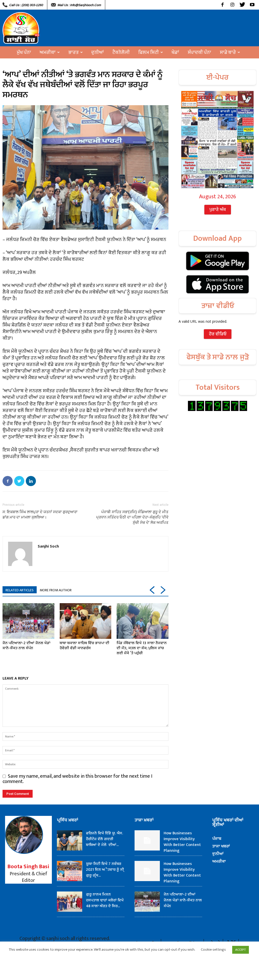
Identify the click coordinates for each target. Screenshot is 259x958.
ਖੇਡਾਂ (175, 52)
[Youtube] (252, 5)
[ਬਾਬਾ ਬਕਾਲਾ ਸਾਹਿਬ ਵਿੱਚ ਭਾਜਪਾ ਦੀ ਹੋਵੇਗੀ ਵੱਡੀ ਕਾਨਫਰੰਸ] (86, 621)
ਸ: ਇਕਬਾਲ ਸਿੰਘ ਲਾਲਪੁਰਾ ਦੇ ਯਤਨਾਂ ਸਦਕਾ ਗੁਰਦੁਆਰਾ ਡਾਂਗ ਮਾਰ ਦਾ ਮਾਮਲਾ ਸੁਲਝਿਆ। (40, 514)
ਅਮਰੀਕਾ (48, 52)
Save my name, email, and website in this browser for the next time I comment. (77, 779)
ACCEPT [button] (240, 949)
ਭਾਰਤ (73, 52)
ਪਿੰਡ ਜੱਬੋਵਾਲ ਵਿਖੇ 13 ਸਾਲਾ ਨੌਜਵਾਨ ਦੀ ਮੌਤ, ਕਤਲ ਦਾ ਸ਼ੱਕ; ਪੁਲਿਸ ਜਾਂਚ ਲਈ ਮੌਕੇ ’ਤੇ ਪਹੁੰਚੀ (142, 648)
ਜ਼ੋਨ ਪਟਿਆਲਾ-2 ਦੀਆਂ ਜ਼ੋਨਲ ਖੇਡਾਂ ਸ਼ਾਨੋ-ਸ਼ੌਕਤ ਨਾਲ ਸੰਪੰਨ (26, 645)
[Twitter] (242, 5)
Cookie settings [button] (213, 949)
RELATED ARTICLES (20, 590)
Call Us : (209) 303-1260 (26, 5)
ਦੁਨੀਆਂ (97, 52)
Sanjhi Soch (48, 546)
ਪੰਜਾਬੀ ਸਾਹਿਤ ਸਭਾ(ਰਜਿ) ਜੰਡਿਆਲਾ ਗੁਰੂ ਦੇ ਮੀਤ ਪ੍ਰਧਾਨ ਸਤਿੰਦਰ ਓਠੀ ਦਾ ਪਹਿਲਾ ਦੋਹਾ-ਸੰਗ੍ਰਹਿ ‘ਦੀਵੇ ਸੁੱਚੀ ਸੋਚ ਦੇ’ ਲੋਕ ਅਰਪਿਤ (132, 517)
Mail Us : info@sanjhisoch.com (79, 5)
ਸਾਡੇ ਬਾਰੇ (228, 52)
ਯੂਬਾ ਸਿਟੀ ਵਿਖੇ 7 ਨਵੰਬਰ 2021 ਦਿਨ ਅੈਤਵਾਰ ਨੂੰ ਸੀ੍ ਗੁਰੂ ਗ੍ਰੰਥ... (105, 869)
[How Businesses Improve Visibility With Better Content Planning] (147, 840)
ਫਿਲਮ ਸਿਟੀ (148, 52)
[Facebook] (222, 5)
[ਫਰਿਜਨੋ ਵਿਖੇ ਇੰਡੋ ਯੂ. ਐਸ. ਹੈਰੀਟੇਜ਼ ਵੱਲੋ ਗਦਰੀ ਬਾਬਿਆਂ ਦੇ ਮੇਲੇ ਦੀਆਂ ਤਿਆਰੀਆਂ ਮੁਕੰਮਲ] (69, 840)
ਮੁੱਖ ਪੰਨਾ (24, 52)
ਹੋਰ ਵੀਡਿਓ (217, 334)
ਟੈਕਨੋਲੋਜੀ (121, 52)
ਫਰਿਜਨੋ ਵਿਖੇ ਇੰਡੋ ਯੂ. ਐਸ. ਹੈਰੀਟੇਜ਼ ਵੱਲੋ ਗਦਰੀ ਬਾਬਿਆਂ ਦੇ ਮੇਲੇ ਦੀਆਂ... (104, 839)
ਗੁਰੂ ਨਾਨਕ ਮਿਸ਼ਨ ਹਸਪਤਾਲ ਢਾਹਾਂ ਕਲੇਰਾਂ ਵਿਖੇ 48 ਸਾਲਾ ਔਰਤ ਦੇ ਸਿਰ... (105, 900)
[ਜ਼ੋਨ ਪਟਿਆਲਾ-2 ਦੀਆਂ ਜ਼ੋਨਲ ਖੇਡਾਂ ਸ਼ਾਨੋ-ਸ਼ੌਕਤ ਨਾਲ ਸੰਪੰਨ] (28, 621)
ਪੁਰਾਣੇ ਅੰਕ (217, 209)
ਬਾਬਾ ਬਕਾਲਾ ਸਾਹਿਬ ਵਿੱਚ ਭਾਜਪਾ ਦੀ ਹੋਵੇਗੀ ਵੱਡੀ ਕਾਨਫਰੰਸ (84, 645)
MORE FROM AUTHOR (56, 590)
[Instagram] (232, 5)
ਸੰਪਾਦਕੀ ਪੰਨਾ (199, 52)
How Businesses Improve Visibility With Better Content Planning (182, 842)
